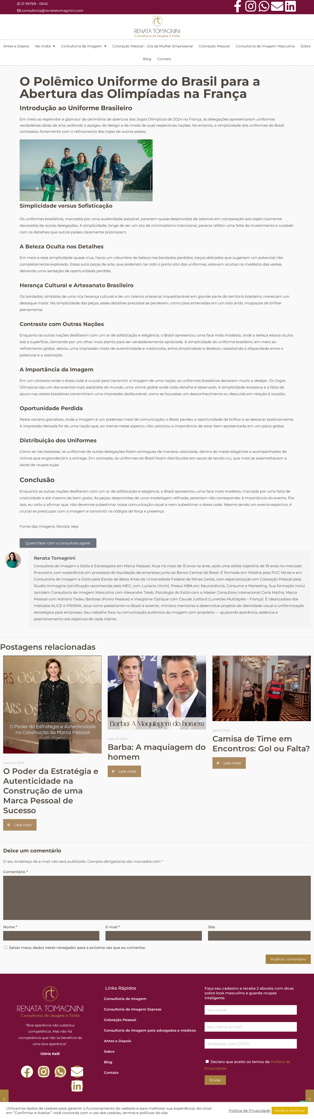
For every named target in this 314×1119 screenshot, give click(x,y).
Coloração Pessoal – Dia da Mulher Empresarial (152, 46)
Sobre (306, 46)
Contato (164, 59)
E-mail (112, 927)
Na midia (43, 46)
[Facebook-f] (237, 6)
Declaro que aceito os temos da (247, 1065)
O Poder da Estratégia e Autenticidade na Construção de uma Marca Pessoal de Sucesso (50, 790)
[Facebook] (27, 1071)
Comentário (15, 871)
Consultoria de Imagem (81, 46)
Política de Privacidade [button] (249, 1110)
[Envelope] (277, 6)
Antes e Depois (16, 46)
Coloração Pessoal (214, 46)
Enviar (215, 1080)
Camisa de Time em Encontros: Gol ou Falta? (261, 743)
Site (211, 927)
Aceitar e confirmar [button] (290, 1110)
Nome (10, 927)
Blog (147, 59)
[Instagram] (251, 6)
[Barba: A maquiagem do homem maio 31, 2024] (4, 1099)
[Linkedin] (290, 6)
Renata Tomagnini (54, 558)
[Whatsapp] (264, 6)
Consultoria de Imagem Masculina (265, 46)
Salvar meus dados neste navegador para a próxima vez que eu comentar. (77, 947)
